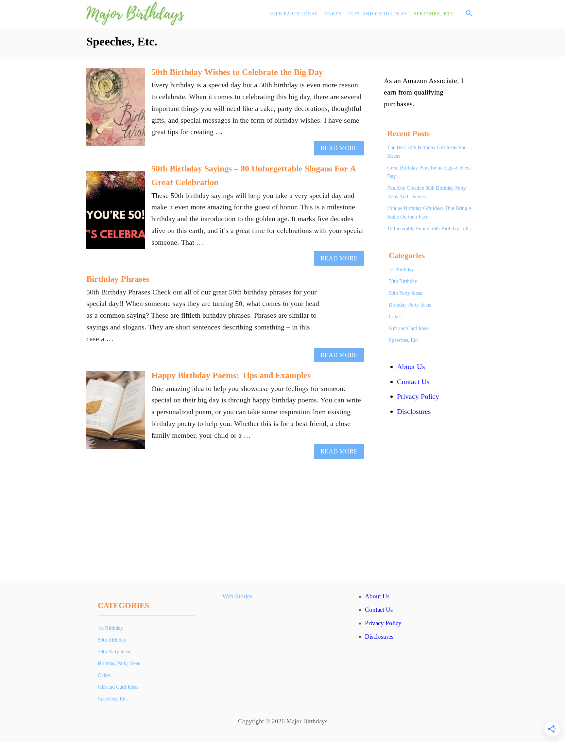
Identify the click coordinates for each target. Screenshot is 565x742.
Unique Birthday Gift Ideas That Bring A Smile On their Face (429, 212)
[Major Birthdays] (145, 14)
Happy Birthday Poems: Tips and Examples (231, 375)
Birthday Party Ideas (410, 305)
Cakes (395, 316)
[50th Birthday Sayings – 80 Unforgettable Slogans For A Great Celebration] (115, 213)
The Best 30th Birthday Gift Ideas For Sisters (426, 152)
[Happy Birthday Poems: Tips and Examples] (115, 414)
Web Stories (237, 596)
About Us (411, 366)
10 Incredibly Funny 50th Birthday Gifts (429, 228)
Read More (341, 149)
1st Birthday (401, 269)
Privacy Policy (418, 396)
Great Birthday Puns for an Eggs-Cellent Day (429, 172)
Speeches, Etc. (404, 340)
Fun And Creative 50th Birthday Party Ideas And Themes (426, 192)
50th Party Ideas (405, 293)
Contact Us (413, 382)
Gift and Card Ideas (409, 328)
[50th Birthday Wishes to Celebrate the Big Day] (115, 110)
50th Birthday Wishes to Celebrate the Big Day (237, 72)
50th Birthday (403, 281)
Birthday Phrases (117, 279)
